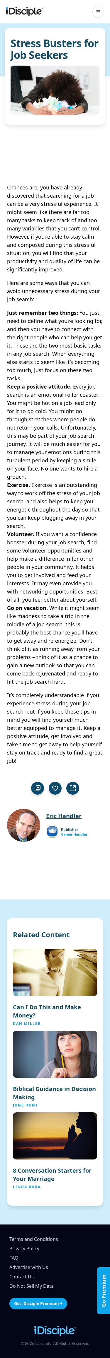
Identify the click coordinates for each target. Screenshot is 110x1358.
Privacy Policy (24, 1248)
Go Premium (103, 1290)
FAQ (13, 1258)
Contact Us (21, 1276)
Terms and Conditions (33, 1239)
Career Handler (74, 834)
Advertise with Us (28, 1267)
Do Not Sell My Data (31, 1286)
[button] (98, 12)
